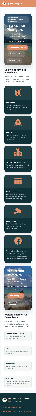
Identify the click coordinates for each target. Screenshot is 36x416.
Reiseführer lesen (17, 54)
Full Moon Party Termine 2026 (14, 407)
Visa (17, 351)
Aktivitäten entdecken (13, 303)
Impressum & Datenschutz (14, 401)
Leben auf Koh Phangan (15, 336)
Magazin (18, 382)
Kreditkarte (17, 366)
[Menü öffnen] (32, 3)
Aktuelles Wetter (25, 411)
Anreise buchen (9, 411)
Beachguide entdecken (17, 47)
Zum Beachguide (15, 296)
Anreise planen (14, 60)
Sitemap (10, 400)
